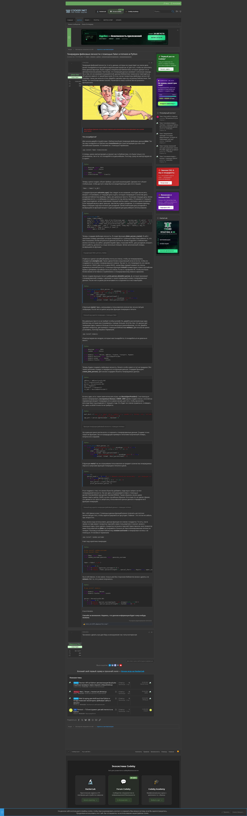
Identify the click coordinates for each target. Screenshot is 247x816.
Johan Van (72, 57)
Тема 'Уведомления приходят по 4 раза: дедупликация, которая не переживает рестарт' (168, 136)
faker (87, 57)
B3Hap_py (76, 704)
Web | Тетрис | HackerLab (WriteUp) (93, 692)
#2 (151, 632)
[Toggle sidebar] (179, 24)
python (98, 57)
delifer (75, 693)
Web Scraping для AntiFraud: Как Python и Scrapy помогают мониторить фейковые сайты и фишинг (92, 700)
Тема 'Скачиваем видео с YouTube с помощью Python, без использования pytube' (169, 125)
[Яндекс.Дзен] (118, 665)
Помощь (164, 752)
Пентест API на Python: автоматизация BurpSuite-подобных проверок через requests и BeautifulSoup (95, 684)
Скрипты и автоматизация (96, 687)
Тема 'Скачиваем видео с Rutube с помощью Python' (168, 157)
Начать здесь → (166, 69)
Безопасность (155, 752)
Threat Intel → (165, 183)
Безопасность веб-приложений (95, 704)
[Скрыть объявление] (177, 30)
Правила (146, 752)
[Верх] (175, 751)
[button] (74, 20)
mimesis (93, 57)
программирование (125, 57)
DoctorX (76, 713)
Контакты (138, 752)
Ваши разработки (91, 713)
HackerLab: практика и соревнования (95, 693)
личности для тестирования (110, 57)
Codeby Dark (76, 752)
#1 (151, 63)
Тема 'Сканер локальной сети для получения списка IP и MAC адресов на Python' (169, 148)
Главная (171, 752)
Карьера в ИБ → (166, 207)
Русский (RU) (86, 752)
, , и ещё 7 (96, 624)
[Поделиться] (149, 63)
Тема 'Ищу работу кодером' (169, 116)
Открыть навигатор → (167, 103)
